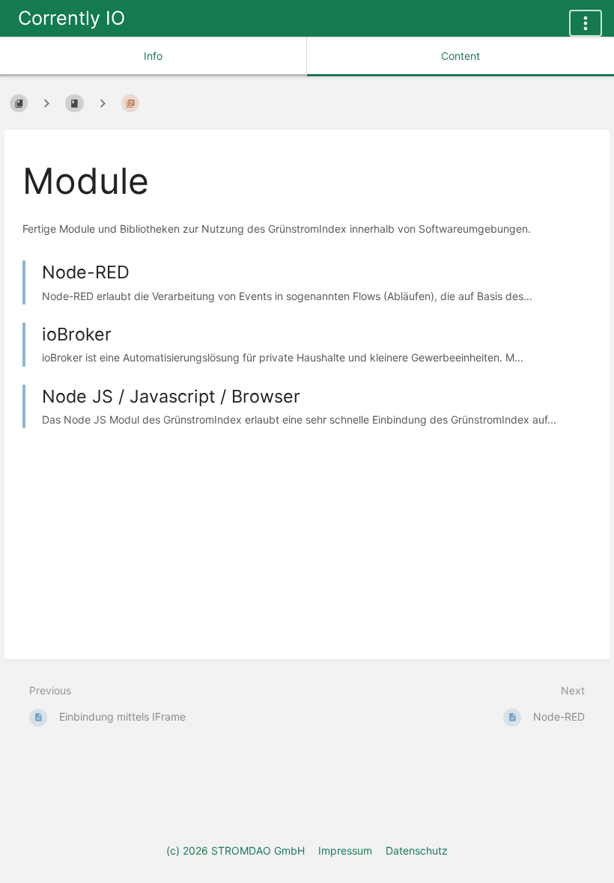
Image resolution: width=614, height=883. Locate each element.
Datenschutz (417, 850)
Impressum (345, 850)
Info (153, 55)
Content (460, 55)
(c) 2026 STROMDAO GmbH (235, 850)
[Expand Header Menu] (585, 23)
